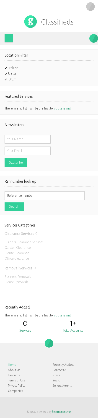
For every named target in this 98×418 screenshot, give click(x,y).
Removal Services (18, 268)
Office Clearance (17, 258)
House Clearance (17, 253)
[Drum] (19, 79)
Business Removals (18, 277)
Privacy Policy (16, 385)
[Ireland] (21, 68)
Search (56, 380)
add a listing (62, 108)
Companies (15, 391)
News (56, 375)
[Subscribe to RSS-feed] (77, 403)
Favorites (14, 375)
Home (12, 364)
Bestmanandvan (62, 411)
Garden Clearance (18, 247)
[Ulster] (19, 73)
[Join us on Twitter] (90, 403)
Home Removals (16, 282)
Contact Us (59, 370)
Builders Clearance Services (24, 242)
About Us (14, 370)
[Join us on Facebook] (84, 403)
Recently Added (63, 364)
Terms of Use (17, 380)
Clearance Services (19, 234)
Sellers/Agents (62, 385)
